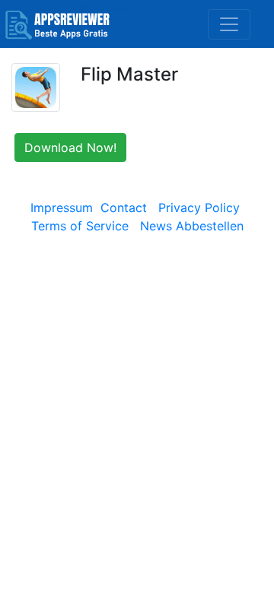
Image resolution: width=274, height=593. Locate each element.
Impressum (61, 207)
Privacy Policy (199, 207)
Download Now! (70, 147)
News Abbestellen (192, 225)
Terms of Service (80, 225)
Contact (123, 207)
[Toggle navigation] (229, 24)
